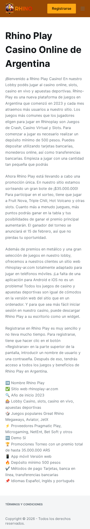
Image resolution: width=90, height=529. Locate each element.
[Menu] (83, 8)
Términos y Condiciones (24, 504)
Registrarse (61, 8)
